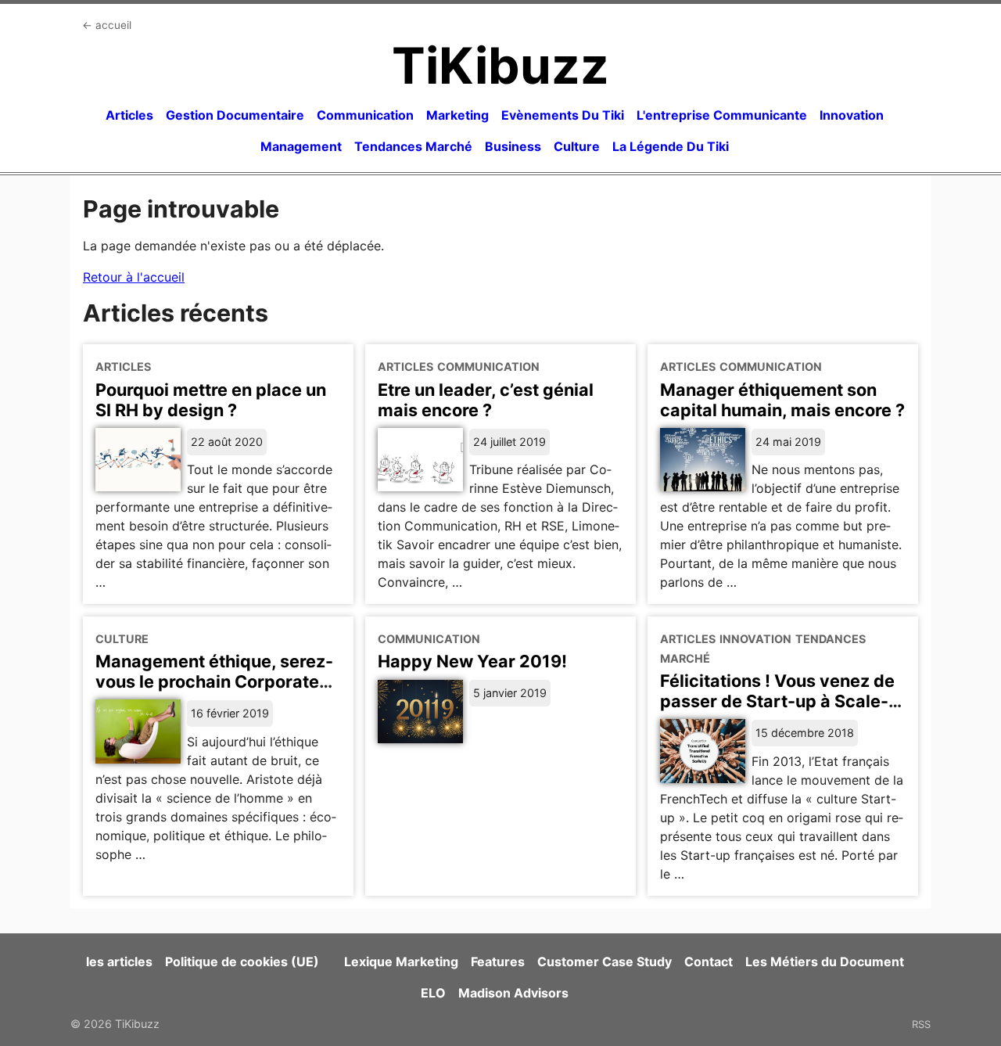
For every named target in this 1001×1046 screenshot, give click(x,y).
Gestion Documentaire (235, 115)
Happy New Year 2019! (472, 661)
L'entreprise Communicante (722, 115)
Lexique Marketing (401, 961)
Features (498, 961)
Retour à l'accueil (134, 277)
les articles (119, 961)
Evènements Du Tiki (562, 115)
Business (513, 146)
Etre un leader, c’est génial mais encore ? (486, 399)
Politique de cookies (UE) (242, 961)
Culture (577, 146)
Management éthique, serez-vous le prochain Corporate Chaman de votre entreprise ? (217, 681)
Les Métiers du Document (824, 961)
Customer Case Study (604, 961)
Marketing (457, 115)
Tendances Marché (413, 146)
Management (301, 146)
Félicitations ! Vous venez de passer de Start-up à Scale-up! (777, 700)
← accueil (106, 25)
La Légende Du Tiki (670, 146)
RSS (921, 1024)
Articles (129, 115)
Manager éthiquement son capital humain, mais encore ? (782, 399)
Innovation (852, 115)
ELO (433, 993)
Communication (365, 115)
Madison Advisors (513, 993)
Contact (708, 961)
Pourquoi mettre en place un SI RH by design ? (210, 399)
